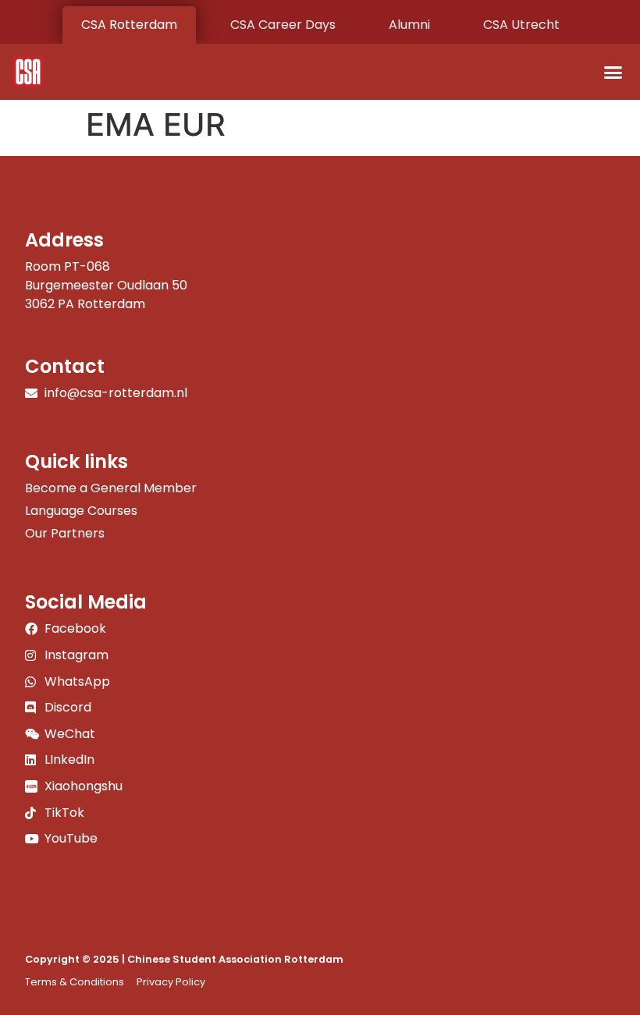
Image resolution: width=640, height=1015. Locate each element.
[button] (613, 72)
